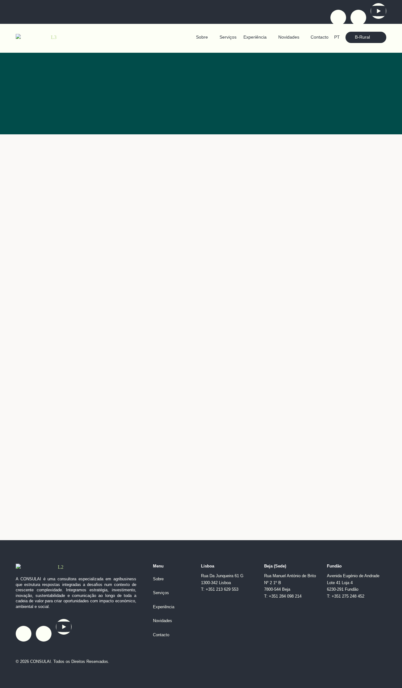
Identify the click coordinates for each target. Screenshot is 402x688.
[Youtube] (378, 11)
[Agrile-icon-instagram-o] (358, 17)
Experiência (255, 37)
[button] (204, 37)
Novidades (288, 37)
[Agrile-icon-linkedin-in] (338, 17)
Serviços (228, 37)
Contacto (320, 37)
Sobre (202, 37)
